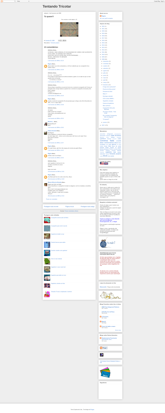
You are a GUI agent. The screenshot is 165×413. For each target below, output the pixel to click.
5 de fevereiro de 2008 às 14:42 (56, 150)
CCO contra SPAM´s (108, 98)
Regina (50, 64)
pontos (102, 149)
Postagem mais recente (51, 206)
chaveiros (114, 138)
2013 (103, 47)
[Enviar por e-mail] (59, 40)
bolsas (113, 137)
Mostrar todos (118, 330)
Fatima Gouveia (52, 130)
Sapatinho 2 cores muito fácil (58, 267)
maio (104, 77)
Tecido (107, 154)
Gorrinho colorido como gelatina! (59, 250)
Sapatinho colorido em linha (58, 283)
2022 (103, 26)
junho (105, 75)
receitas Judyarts (105, 150)
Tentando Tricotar (57, 6)
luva (120, 144)
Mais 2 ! (105, 93)
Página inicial (69, 206)
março (105, 82)
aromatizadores (117, 133)
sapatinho (109, 152)
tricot (105, 156)
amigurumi (110, 134)
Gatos (107, 144)
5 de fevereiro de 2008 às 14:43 (56, 157)
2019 (103, 33)
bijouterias (102, 137)
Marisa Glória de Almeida (54, 182)
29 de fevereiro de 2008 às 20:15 (56, 196)
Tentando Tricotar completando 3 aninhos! (61, 291)
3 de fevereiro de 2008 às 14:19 (56, 95)
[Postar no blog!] (60, 40)
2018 (103, 35)
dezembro (106, 61)
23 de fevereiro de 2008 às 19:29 (56, 179)
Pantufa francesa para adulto (58, 242)
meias (105, 146)
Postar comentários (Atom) (71, 211)
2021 (103, 28)
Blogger (92, 409)
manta (101, 146)
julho (104, 73)
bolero (107, 137)
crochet (118, 141)
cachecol (103, 138)
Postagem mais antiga (87, 206)
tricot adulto (111, 156)
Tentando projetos (55, 42)
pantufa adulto (104, 147)
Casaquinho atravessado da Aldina (59, 217)
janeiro (105, 122)
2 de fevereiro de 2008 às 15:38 (56, 69)
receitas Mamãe (116, 150)
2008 (103, 59)
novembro (106, 63)
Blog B (104, 321)
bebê (112, 135)
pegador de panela (115, 147)
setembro (106, 68)
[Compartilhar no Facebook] (64, 40)
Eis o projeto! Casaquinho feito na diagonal (110, 116)
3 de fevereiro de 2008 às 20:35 (56, 118)
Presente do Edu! (107, 91)
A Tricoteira (105, 316)
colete (119, 138)
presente (106, 149)
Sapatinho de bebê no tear (57, 234)
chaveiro (109, 138)
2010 (103, 54)
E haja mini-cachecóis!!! (109, 87)
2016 (103, 40)
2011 (103, 52)
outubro (105, 66)
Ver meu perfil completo (106, 18)
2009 (103, 57)
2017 (103, 38)
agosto (105, 70)
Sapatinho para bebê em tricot (58, 275)
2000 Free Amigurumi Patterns (110, 307)
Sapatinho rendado (108, 101)
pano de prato (116, 146)
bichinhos (118, 135)
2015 (103, 42)
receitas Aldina (117, 149)
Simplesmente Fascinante (109, 338)
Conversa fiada (107, 141)
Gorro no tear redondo (56, 258)
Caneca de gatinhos (108, 103)
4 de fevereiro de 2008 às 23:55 (56, 127)
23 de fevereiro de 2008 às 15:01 (56, 171)
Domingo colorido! (108, 96)
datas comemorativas (107, 143)
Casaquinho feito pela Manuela (109, 108)
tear (114, 152)
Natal (109, 146)
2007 (103, 125)
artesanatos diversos (105, 135)
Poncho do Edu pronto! (109, 89)
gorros (114, 144)
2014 (103, 45)
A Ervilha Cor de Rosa (108, 312)
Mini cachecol (106, 105)
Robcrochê (103, 287)
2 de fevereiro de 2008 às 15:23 (56, 60)
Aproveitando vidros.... (107, 339)
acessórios (102, 134)
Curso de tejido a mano (108, 326)
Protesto (111, 149)
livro (117, 144)
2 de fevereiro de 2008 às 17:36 (56, 82)
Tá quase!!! (106, 119)
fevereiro (105, 84)
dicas (116, 143)
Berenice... (51, 121)
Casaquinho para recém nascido (59, 226)
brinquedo (119, 137)
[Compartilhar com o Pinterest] (65, 40)
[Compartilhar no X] (62, 40)
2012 (103, 50)
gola (110, 144)
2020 (103, 31)
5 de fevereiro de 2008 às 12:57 (56, 142)
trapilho (101, 156)
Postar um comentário (51, 199)
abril (104, 80)
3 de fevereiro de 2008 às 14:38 (56, 104)
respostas (102, 152)
